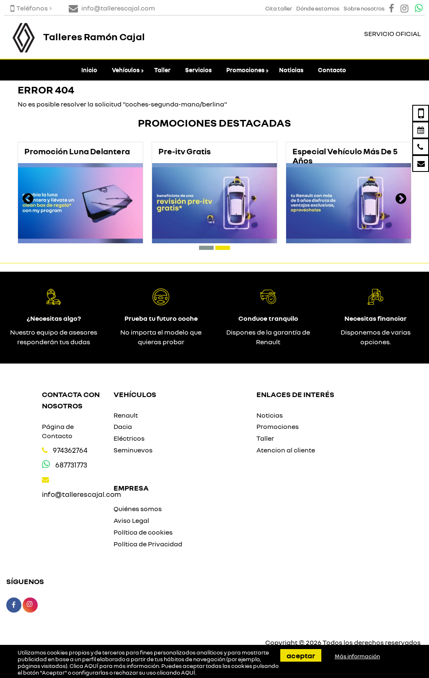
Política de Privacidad (148, 544)
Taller (162, 69)
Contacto (332, 69)
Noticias (291, 69)
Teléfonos (32, 8)
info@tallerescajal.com (81, 494)
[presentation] (28, 199)
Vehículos (126, 69)
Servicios (198, 69)
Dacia (123, 426)
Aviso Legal (131, 520)
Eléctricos (129, 438)
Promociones (245, 69)
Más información (357, 656)
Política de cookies (143, 532)
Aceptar (301, 655)
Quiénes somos (138, 508)
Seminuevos (133, 450)
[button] (206, 248)
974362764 (70, 450)
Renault (126, 415)
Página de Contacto (58, 431)
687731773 (71, 464)
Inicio (89, 69)
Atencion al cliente (285, 450)
